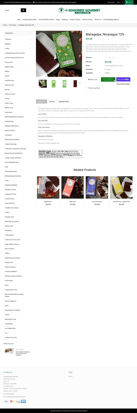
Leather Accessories (11, 337)
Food (6, 167)
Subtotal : (89, 61)
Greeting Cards (9, 80)
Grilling (7, 253)
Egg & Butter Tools (10, 319)
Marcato (7, 89)
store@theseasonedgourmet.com (15, 396)
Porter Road (8, 112)
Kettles (7, 76)
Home (5, 25)
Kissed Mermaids (97, 201)
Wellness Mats (9, 67)
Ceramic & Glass (9, 198)
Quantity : (89, 57)
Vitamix (7, 314)
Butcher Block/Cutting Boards (14, 153)
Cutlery (7, 48)
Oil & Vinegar (9, 280)
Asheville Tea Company (12, 208)
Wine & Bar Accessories (12, 221)
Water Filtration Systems (12, 139)
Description (41, 101)
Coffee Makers (9, 235)
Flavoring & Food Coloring (12, 310)
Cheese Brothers (10, 203)
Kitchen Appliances (10, 301)
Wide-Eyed (72, 201)
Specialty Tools (9, 217)
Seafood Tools (9, 226)
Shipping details (64, 101)
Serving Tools (9, 262)
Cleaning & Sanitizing (11, 185)
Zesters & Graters (10, 267)
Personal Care (9, 62)
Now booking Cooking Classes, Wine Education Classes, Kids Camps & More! (56, 2)
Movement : (89, 69)
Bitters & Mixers (9, 248)
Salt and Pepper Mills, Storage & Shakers (14, 295)
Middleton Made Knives (12, 126)
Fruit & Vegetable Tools (12, 162)
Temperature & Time (11, 289)
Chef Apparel (9, 324)
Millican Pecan (9, 107)
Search (70, 376)
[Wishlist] (122, 2)
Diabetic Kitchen (10, 130)
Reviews (52, 101)
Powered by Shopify (81, 411)
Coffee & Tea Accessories (12, 239)
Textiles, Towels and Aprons (13, 158)
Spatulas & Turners (10, 189)
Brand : (88, 65)
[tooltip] (114, 80)
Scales (7, 285)
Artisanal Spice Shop (11, 171)
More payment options (123, 84)
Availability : (89, 73)
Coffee (7, 212)
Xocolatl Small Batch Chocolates (14, 116)
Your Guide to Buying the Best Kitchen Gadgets (22, 353)
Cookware (8, 39)
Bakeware (8, 44)
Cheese (7, 98)
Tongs (7, 180)
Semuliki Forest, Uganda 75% (121, 201)
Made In (7, 71)
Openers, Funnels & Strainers (13, 276)
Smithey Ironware (10, 94)
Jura (6, 333)
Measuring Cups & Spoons (12, 258)
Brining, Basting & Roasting (13, 176)
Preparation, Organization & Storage (15, 148)
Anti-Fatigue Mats (10, 328)
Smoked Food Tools (10, 194)
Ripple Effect (48, 201)
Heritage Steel (9, 121)
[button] (108, 79)
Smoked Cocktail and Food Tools (14, 57)
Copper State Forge (10, 144)
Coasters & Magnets (11, 271)
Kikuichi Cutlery (9, 85)
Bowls (6, 305)
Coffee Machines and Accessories (15, 53)
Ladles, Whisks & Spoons (12, 244)
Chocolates (12, 25)
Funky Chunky (9, 103)
